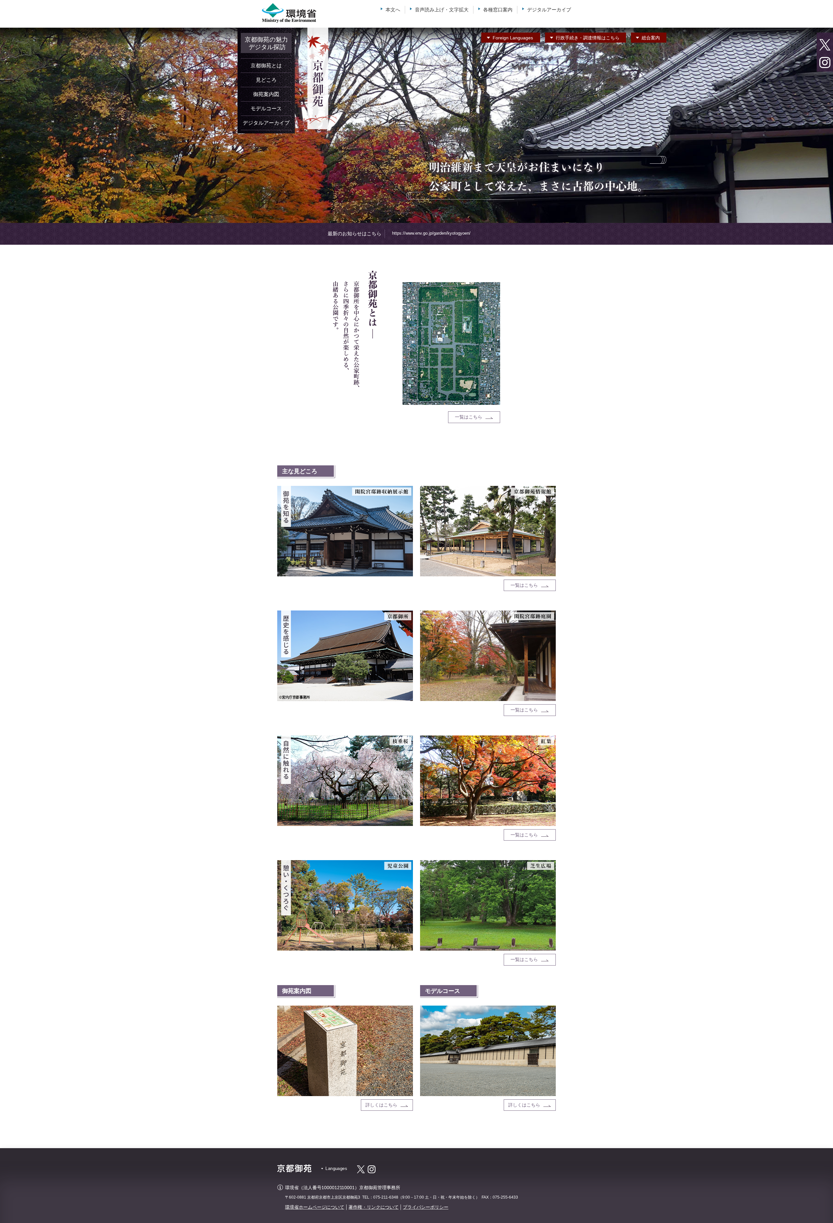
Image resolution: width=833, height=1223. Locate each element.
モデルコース (266, 108)
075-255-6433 (505, 1197)
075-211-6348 (385, 1197)
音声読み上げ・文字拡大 (442, 9)
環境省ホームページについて (314, 1207)
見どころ (266, 80)
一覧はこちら (468, 416)
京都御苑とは (266, 65)
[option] (416, 125)
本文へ (393, 9)
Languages (513, 37)
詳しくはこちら (381, 1104)
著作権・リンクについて (373, 1207)
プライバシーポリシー (425, 1207)
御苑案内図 (266, 94)
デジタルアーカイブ (549, 9)
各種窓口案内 (497, 9)
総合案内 (651, 37)
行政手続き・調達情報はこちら (588, 37)
